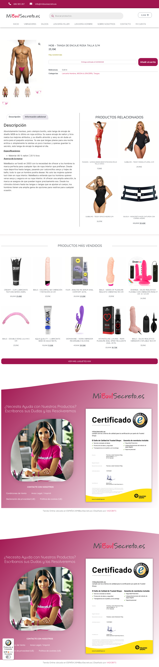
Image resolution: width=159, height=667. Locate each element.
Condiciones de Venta (16, 493)
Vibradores (30, 24)
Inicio (16, 24)
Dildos (44, 24)
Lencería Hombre (84, 24)
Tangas (96, 73)
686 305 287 (19, 4)
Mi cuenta (141, 24)
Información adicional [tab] (35, 116)
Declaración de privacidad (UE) (20, 499)
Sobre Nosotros (106, 24)
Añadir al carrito (148, 62)
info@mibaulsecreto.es (46, 4)
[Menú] (12, 639)
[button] (39, 44)
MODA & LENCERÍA (85, 73)
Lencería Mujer (61, 24)
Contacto (125, 24)
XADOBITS (111, 511)
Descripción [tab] (14, 116)
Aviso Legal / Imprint (41, 493)
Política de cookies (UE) (51, 499)
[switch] (8, 656)
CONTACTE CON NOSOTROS (40, 487)
